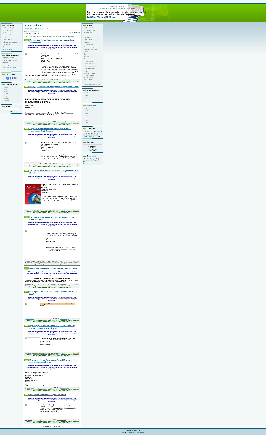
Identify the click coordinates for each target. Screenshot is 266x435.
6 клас (4, 89)
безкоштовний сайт (133, 432)
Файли (32, 29)
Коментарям (51, 36)
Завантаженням (60, 36)
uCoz (142, 432)
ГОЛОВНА (91, 17)
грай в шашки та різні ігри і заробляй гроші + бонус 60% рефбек (91, 160)
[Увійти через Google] (15, 78)
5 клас (4, 87)
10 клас (5, 98)
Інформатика (28, 121)
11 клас (5, 100)
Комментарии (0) (61, 79)
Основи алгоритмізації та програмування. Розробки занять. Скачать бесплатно (91, 135)
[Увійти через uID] (7, 78)
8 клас (4, 93)
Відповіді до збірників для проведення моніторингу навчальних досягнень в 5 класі (52, 327)
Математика (28, 79)
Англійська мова (29, 163)
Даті (34, 36)
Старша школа (39, 29)
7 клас (4, 91)
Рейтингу (43, 36)
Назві (38, 36)
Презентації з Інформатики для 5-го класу (47, 395)
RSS (134, 8)
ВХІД (113, 17)
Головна (26, 29)
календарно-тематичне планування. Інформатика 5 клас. (54, 87)
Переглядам (70, 36)
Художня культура (29, 387)
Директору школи (29, 319)
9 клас (4, 96)
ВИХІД (108, 17)
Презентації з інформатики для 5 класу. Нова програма (53, 268)
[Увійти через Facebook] (11, 78)
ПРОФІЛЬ (101, 17)
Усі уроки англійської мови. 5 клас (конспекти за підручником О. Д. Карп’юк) (50, 130)
